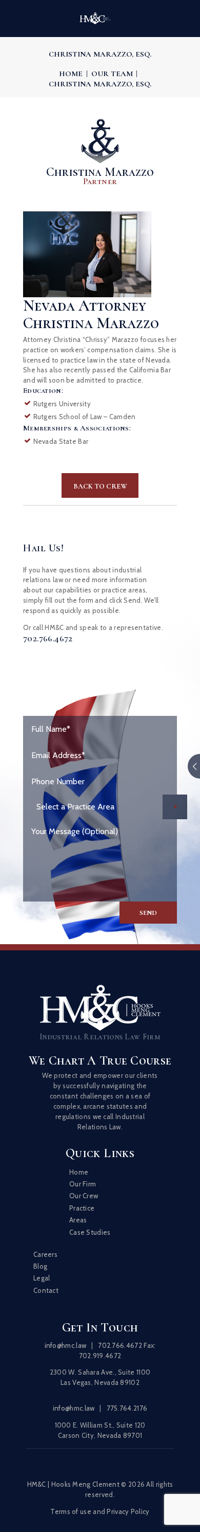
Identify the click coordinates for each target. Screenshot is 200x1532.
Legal (41, 1278)
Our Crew (83, 1196)
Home (71, 73)
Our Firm (82, 1184)
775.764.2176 (127, 1408)
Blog (40, 1266)
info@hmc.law (66, 1345)
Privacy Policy (128, 1511)
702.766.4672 (48, 638)
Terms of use (70, 1511)
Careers (45, 1254)
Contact (45, 1290)
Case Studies (90, 1232)
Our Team (112, 73)
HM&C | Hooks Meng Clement (73, 1484)
